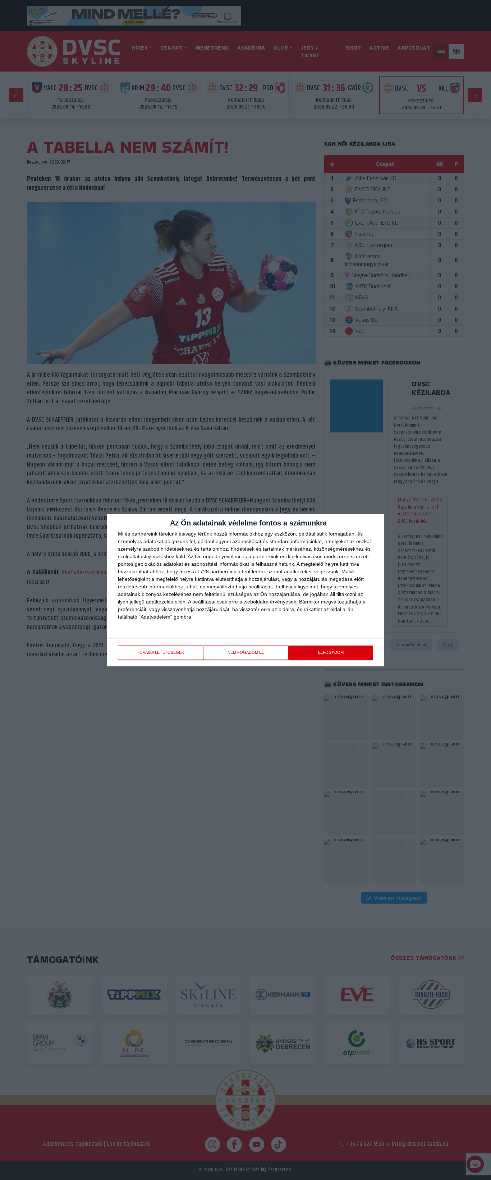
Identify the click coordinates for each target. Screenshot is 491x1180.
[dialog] (245, 590)
